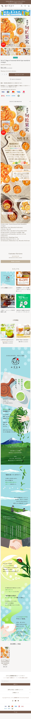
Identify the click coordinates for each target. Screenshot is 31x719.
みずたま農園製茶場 (9, 6)
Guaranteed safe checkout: (8, 89)
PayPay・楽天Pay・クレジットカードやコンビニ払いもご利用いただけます (15, 2)
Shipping (3, 71)
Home (6, 9)
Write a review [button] (15, 261)
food (10, 64)
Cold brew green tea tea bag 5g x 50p (8, 339)
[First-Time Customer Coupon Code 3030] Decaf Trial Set (23, 339)
